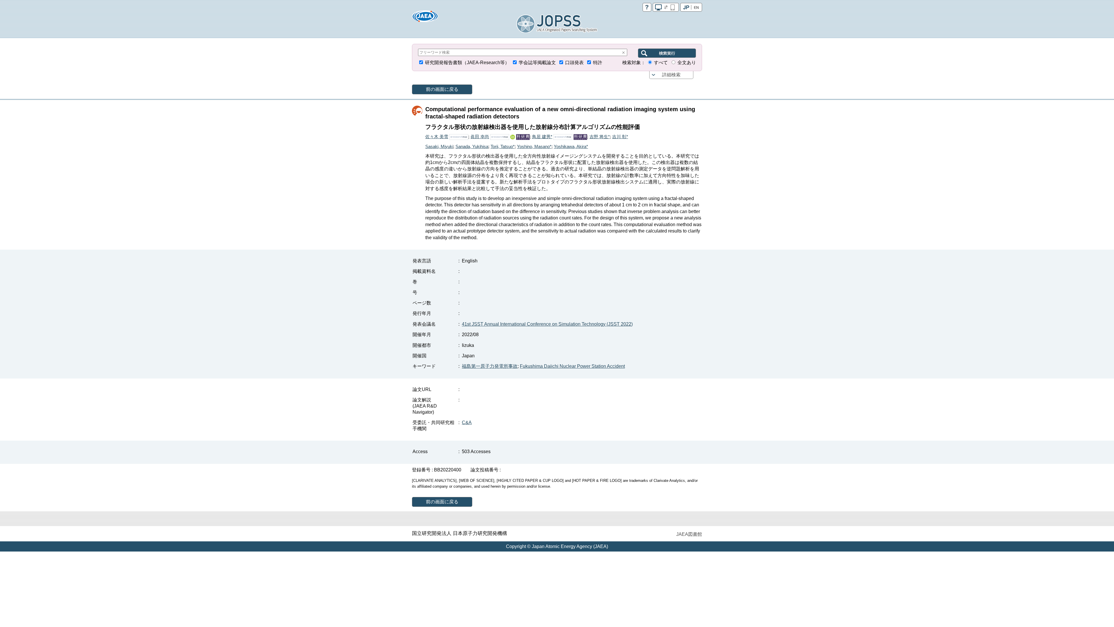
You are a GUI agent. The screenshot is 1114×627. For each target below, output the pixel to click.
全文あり (686, 62)
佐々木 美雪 (436, 136)
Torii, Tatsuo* (503, 146)
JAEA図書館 (689, 534)
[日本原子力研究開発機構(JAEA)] (425, 18)
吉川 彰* (620, 136)
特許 (597, 62)
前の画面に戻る (442, 89)
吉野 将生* (599, 136)
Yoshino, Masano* (534, 146)
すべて (661, 62)
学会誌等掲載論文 (537, 62)
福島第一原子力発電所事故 (490, 366)
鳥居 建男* (542, 136)
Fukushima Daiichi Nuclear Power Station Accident (572, 366)
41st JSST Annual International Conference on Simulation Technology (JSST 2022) (547, 324)
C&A (467, 422)
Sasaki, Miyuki (439, 146)
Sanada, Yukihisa (471, 146)
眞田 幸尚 (480, 136)
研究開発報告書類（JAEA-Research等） (467, 62)
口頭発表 (574, 62)
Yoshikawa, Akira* (571, 146)
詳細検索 (671, 74)
